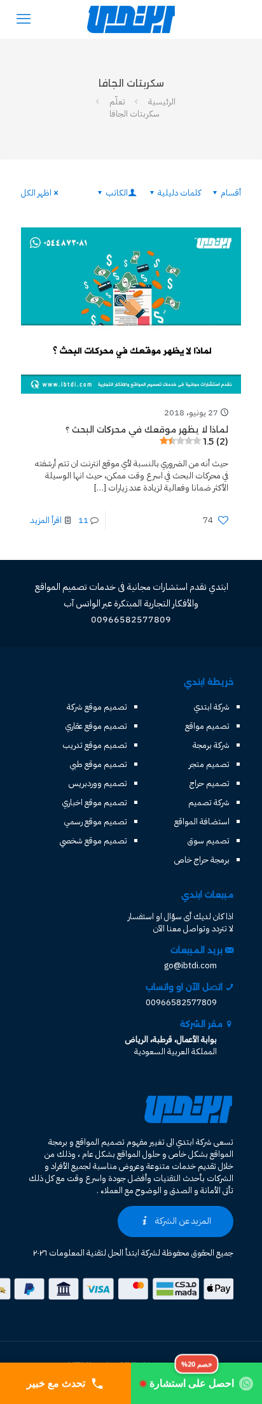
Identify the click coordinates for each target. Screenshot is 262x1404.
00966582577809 (181, 1002)
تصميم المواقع (100, 1142)
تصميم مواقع (207, 726)
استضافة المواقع (202, 821)
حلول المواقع (138, 1154)
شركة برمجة (211, 745)
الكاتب (117, 193)
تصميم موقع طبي (98, 764)
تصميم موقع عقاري (96, 726)
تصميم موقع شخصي (93, 841)
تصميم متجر (209, 764)
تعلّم (117, 102)
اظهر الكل (36, 193)
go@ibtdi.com (190, 965)
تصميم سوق (209, 841)
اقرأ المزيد (46, 520)
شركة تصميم (209, 802)
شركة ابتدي (212, 707)
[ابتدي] (131, 19)
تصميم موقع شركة (97, 707)
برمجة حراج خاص (202, 860)
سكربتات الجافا (134, 114)
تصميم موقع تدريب (94, 745)
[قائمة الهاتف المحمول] (23, 19)
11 (83, 520)
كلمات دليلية (179, 193)
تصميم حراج (210, 783)
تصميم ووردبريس (98, 783)
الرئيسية (162, 102)
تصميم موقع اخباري (94, 802)
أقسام (231, 193)
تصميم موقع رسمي (95, 821)
